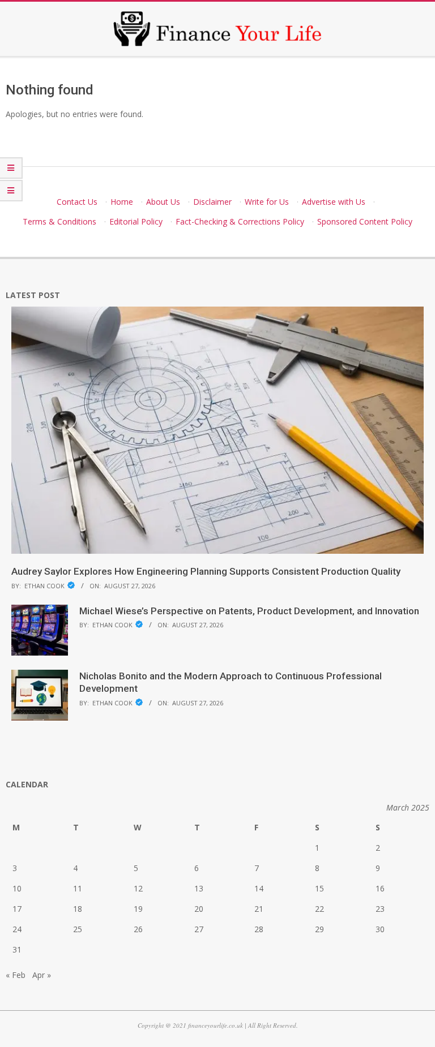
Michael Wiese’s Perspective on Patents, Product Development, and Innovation (249, 611)
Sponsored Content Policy (364, 221)
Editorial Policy (136, 221)
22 (319, 908)
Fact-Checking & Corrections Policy (240, 221)
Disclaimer (212, 201)
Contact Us (77, 201)
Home (121, 201)
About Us (163, 201)
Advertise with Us (333, 201)
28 (258, 929)
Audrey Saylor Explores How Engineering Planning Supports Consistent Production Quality (205, 571)
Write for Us (267, 201)
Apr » (41, 975)
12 (138, 888)
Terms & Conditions (59, 221)
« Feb (15, 975)
